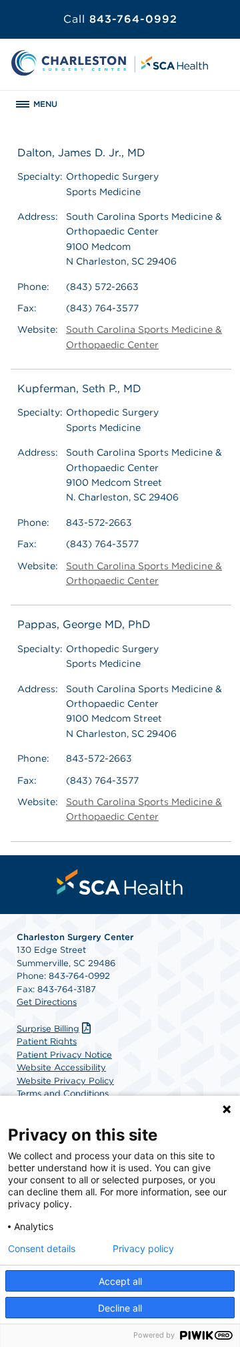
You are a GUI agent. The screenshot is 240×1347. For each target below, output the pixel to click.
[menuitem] (120, 882)
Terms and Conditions (63, 1093)
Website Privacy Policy (65, 1081)
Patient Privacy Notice (64, 1055)
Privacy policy (143, 1248)
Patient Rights (47, 1041)
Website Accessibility (61, 1067)
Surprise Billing (48, 1029)
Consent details (41, 1248)
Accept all (120, 1281)
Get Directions (47, 1002)
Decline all (120, 1308)
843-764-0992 (120, 19)
